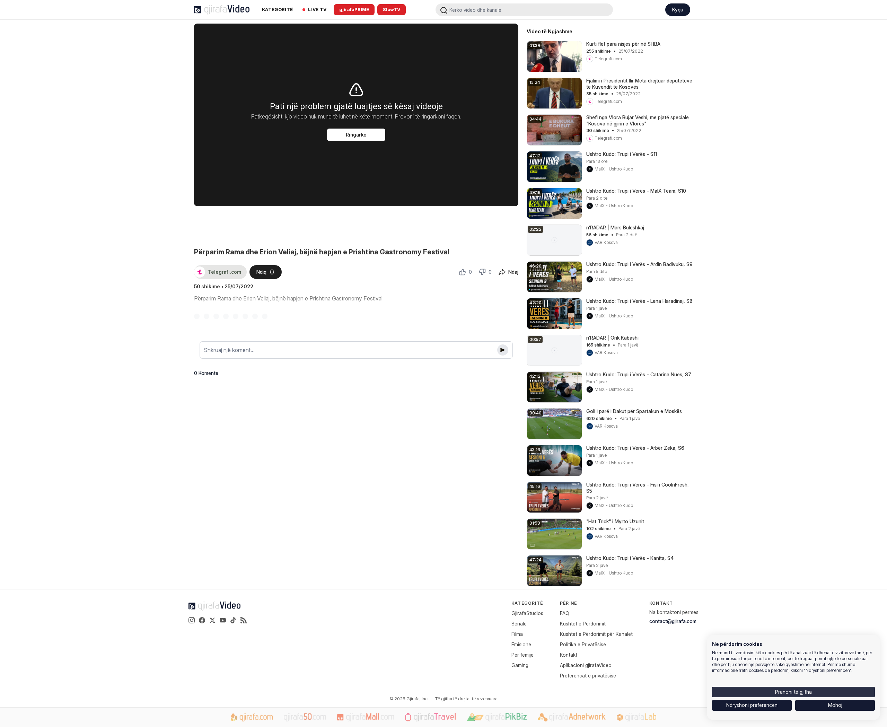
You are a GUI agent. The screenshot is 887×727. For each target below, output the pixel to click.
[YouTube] (223, 620)
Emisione (521, 644)
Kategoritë (277, 9)
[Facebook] (202, 620)
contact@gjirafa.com (672, 621)
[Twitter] (212, 620)
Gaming (519, 665)
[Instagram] (191, 620)
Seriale (519, 624)
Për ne (568, 603)
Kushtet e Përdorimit (583, 624)
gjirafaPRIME (354, 9)
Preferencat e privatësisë (588, 675)
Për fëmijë (522, 655)
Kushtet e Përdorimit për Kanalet (596, 634)
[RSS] (243, 620)
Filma (517, 634)
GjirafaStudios (527, 613)
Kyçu (677, 9)
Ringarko (356, 135)
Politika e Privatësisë (583, 644)
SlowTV (391, 9)
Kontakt (568, 655)
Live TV (317, 9)
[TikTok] (233, 620)
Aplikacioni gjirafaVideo (586, 665)
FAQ (564, 613)
